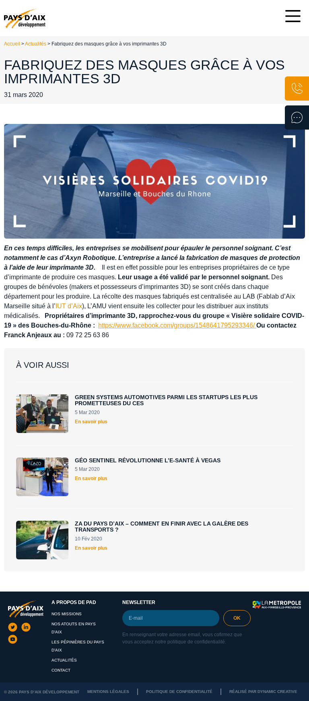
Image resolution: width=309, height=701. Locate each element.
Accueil (12, 44)
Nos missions (67, 614)
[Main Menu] (292, 16)
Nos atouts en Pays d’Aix (74, 628)
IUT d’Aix (69, 306)
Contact (61, 670)
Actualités (35, 44)
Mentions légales (108, 691)
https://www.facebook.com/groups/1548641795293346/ (176, 325)
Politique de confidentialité (179, 691)
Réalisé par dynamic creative (263, 691)
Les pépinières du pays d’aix (78, 646)
